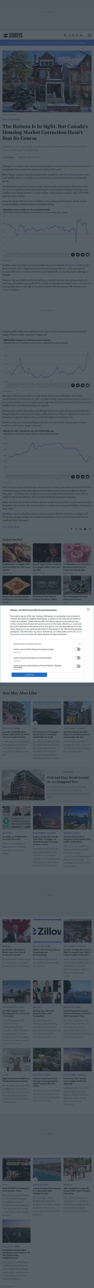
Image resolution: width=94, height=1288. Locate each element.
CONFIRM (29, 675)
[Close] (89, 610)
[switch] (77, 649)
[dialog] (47, 644)
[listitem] (47, 644)
